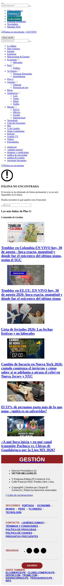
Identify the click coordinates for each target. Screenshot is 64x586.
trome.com (29, 575)
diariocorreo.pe (17, 578)
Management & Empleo (18, 56)
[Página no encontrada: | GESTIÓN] (18, 32)
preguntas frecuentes (16, 160)
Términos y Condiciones (22, 526)
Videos (10, 139)
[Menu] (2, 3)
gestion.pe (12, 147)
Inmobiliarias (19, 76)
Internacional (19, 117)
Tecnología (12, 120)
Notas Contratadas (15, 131)
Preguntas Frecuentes (22, 536)
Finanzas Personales (16, 21)
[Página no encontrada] (12, 165)
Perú (9, 65)
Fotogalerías (13, 142)
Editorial (17, 85)
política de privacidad (17, 155)
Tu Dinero (12, 71)
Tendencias (12, 93)
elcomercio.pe (16, 572)
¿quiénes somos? (15, 149)
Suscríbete (32, 565)
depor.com (13, 575)
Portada (10, 51)
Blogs (10, 90)
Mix (9, 125)
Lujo (15, 96)
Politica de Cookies (19, 533)
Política (16, 68)
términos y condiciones (18, 152)
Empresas (11, 16)
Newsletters (12, 24)
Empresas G (14, 13)
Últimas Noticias (15, 10)
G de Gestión (14, 18)
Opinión (11, 82)
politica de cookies (16, 157)
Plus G (10, 79)
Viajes (16, 98)
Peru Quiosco (13, 48)
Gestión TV (12, 136)
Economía (12, 59)
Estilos (16, 104)
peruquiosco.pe (41, 578)
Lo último (11, 46)
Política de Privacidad (21, 529)
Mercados (17, 62)
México (16, 112)
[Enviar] (30, 6)
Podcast (10, 134)
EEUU (16, 109)
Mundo (10, 107)
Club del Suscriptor (16, 123)
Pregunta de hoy (20, 87)
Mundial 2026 (13, 27)
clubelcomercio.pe (41, 572)
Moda (16, 101)
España (16, 115)
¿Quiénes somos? (33, 522)
